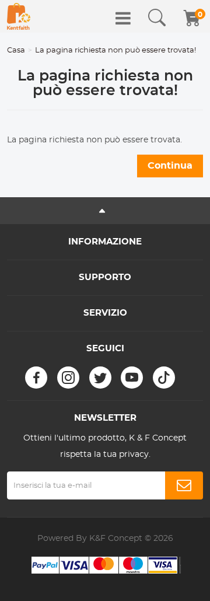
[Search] (156, 18)
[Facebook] (36, 377)
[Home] (18, 16)
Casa (16, 50)
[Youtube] (132, 377)
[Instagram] (68, 377)
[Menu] (123, 18)
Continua (170, 165)
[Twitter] (100, 377)
